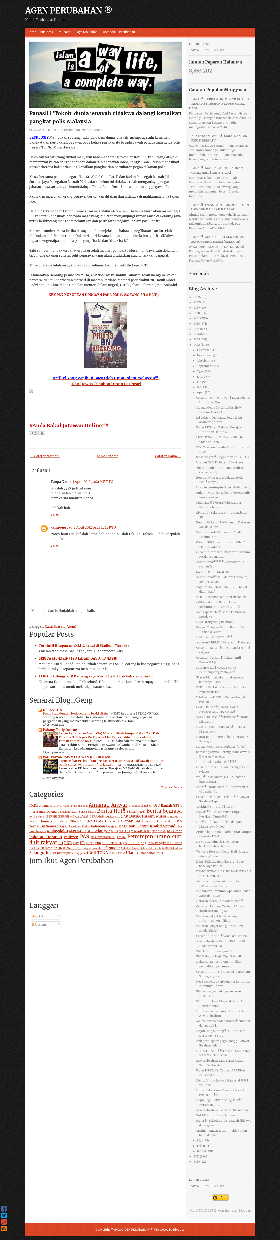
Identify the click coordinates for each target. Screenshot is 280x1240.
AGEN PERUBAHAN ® (68, 11)
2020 (197, 302)
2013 (196, 339)
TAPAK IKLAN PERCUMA (206, 50)
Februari (203, 1146)
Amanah (99, 805)
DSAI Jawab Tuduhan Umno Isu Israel (106, 384)
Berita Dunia (87, 811)
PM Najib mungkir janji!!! (214, 951)
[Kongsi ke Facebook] (43, 433)
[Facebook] (4, 1209)
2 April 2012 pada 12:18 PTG (95, 527)
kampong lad (61, 527)
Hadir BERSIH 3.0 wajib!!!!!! (214, 637)
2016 (196, 323)
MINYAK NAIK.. (141, 831)
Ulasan (40, 924)
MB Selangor (98, 831)
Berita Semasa (164, 811)
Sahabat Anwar (130, 848)
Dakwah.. (112, 816)
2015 (196, 329)
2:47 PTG (39, 130)
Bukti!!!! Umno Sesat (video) (215, 1115)
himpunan (150, 821)
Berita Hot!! (111, 811)
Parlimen (71, 837)
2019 (196, 307)
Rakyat (87, 848)
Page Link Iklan (86, 32)
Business (46, 32)
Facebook (108, 32)
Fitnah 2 (76, 821)
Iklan (171, 821)
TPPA (121, 853)
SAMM (166, 848)
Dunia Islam (49, 821)
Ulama (132, 852)
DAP (124, 816)
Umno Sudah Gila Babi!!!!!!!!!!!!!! (216, 762)
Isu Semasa (49, 826)
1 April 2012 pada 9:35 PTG (93, 482)
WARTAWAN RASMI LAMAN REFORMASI (76, 757)
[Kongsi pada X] (39, 433)
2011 (196, 1156)
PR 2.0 (90, 843)
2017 (196, 318)
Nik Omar (174, 831)
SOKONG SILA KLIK (141, 295)
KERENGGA (52, 710)
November (204, 355)
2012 (196, 345)
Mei (200, 387)
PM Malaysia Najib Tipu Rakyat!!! (219, 956)
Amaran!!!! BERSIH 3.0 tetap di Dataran (223, 642)
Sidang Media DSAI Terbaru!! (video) (221, 747)
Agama (44, 805)
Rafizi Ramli (72, 848)
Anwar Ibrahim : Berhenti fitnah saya (222, 1110)
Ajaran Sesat (80, 805)
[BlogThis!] (35, 433)
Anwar (119, 805)
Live (179, 826)
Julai (200, 376)
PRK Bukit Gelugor (114, 843)
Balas (54, 514)
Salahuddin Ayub (150, 848)
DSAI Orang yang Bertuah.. (215, 622)
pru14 (57, 848)
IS (38, 826)
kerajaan (112, 826)
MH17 (114, 831)
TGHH (91, 853)
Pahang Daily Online (60, 730)
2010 (196, 1161)
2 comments (95, 130)
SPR (54, 853)
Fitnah (64, 821)
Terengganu (78, 853)
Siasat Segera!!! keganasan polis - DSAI (223, 457)
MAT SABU (77, 831)
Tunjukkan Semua (171, 787)
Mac (200, 1140)
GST (114, 821)
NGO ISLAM (159, 831)
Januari (202, 1151)
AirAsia (67, 805)
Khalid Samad (162, 826)
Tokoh (113, 853)
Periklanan (127, 32)
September (205, 366)
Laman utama (107, 456)
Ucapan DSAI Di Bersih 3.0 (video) (219, 462)
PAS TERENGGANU (103, 837)
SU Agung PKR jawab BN (213, 572)
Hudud (162, 821)
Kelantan (98, 826)
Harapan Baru (130, 821)
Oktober (203, 360)
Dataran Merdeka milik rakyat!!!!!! (220, 901)
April (200, 392)
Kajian (63, 826)
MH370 (124, 831)
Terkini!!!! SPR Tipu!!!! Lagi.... (215, 807)
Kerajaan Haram (134, 826)
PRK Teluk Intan (40, 848)
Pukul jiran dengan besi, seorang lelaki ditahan (77, 713)
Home (31, 32)
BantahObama (46, 811)
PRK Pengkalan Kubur (165, 843)
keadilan (75, 826)
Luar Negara (37, 831)
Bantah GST (150, 805)
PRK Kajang (137, 843)
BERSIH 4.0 (66, 816)
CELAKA (81, 816)
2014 (196, 334)
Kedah (86, 826)
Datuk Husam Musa (147, 816)
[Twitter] (4, 1215)
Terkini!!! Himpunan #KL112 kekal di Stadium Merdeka (84, 646)
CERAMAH (97, 816)
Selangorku (40, 852)
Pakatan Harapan (45, 837)
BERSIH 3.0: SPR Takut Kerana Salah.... (222, 597)
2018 (196, 313)
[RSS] (4, 1228)
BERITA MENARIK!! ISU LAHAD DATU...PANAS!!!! (78, 658)
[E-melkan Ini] (31, 433)
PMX (76, 843)
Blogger (244, 1210)
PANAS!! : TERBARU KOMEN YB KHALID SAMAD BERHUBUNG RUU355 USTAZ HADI (219, 103)
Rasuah (96, 848)
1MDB (33, 805)
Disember (204, 350)
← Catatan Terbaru (45, 456)
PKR (68, 842)
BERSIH (51, 816)
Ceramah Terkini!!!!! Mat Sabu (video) (222, 936)
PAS (84, 836)
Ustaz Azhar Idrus (151, 853)
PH (60, 843)
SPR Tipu (63, 853)
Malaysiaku (57, 831)
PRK (98, 843)
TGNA (102, 852)
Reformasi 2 (110, 848)
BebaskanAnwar (68, 811)
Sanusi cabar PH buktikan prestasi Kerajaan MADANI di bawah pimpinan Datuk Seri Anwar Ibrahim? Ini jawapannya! (111, 763)
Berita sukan (37, 816)
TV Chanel (64, 32)
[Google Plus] (4, 1222)
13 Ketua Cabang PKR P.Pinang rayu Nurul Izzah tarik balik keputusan (96, 676)
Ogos (200, 371)
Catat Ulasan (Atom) (60, 626)
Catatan (40, 916)
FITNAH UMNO (94, 821)
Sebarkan (176, 848)
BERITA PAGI (136, 811)
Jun (199, 382)
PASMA (121, 837)
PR (82, 842)
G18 (109, 821)
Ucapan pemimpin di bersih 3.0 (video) (223, 487)
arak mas (135, 805)
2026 (197, 297)
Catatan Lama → (168, 456)
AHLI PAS (56, 805)
